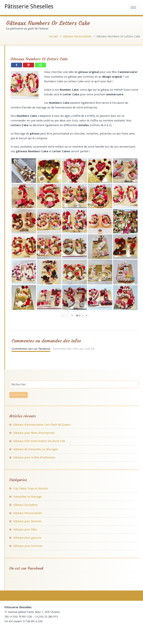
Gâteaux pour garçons (27, 537)
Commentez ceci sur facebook (31, 348)
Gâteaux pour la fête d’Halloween (34, 457)
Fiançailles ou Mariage (27, 496)
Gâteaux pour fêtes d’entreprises (34, 433)
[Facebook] (16, 65)
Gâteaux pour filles (25, 529)
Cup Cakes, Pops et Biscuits (30, 488)
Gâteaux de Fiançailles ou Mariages (35, 449)
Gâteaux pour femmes (27, 521)
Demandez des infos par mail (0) (73, 348)
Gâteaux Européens (25, 505)
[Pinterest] (28, 65)
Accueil (53, 36)
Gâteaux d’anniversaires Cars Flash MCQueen (41, 424)
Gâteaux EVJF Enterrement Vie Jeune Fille (39, 441)
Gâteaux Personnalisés (77, 36)
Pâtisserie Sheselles (28, 6)
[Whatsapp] (40, 65)
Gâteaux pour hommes (27, 546)
